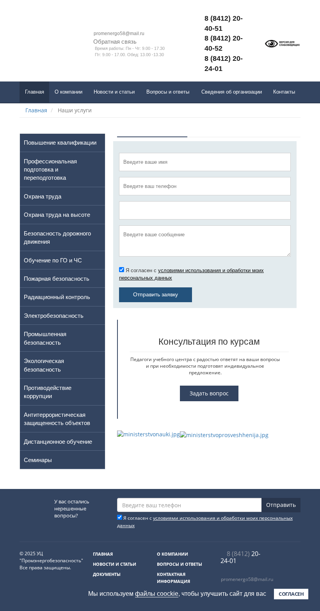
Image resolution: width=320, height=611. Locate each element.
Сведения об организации (231, 92)
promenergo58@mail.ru (247, 579)
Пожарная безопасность (56, 278)
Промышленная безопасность (45, 338)
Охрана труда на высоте (57, 214)
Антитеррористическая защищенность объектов (57, 418)
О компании (68, 92)
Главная (34, 92)
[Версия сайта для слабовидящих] (282, 43)
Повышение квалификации (60, 142)
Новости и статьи (114, 92)
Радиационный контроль (57, 297)
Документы (107, 574)
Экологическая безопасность (44, 365)
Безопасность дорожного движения (57, 237)
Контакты (284, 92)
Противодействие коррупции (47, 391)
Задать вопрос (209, 393)
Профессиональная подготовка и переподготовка (50, 169)
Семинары (38, 460)
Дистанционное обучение (58, 441)
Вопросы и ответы (167, 92)
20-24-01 (240, 557)
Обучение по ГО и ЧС (53, 260)
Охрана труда (42, 196)
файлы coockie (156, 593)
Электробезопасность (54, 315)
